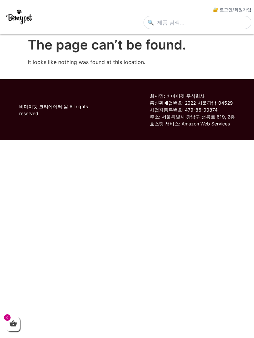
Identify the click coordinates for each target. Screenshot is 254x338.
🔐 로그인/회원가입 (232, 9)
